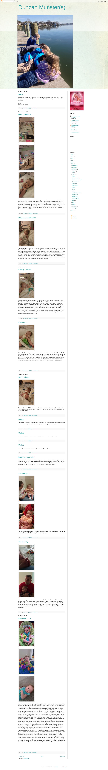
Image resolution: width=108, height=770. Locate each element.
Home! (20, 94)
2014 (72, 158)
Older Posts (62, 756)
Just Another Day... (75, 116)
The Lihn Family (75, 120)
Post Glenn (22, 322)
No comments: (35, 213)
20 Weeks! (73, 117)
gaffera (56, 766)
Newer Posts (21, 756)
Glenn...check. (23, 377)
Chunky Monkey (24, 270)
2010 (72, 210)
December (74, 165)
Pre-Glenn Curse (24, 618)
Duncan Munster (75, 125)
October (74, 167)
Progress (73, 126)
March (73, 204)
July (73, 172)
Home (42, 756)
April (73, 202)
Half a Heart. (74, 129)
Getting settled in (24, 114)
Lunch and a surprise (26, 457)
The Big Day (23, 542)
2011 (72, 163)
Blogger (65, 766)
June (73, 174)
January (74, 208)
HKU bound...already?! (27, 218)
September (74, 169)
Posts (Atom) (27, 758)
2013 (72, 160)
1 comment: (34, 752)
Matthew (74, 216)
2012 (72, 162)
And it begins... (24, 473)
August (74, 171)
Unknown (75, 218)
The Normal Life (74, 121)
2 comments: (34, 108)
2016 (72, 154)
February (74, 206)
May (73, 200)
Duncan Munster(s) (41, 7)
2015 (72, 156)
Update (21, 420)
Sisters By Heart (75, 132)
